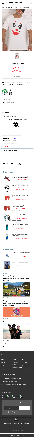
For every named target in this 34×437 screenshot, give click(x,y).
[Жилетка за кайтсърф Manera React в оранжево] (7, 198)
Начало (2, 7)
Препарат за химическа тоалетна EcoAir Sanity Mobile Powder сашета (21, 253)
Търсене (24, 362)
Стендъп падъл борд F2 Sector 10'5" (20, 215)
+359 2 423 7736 (12, 381)
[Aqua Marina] (25, 165)
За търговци (25, 369)
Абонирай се (7, 245)
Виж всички (6, 346)
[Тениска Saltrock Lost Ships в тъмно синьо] (7, 265)
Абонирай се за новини (10, 343)
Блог (23, 359)
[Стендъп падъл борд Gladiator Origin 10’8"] (7, 237)
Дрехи (20, 7)
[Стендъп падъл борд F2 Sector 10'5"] (7, 217)
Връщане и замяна (17, 367)
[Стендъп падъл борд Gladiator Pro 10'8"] (7, 227)
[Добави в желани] (30, 112)
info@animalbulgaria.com (14, 378)
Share (6, 138)
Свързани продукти (10, 150)
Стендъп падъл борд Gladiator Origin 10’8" (20, 235)
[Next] (32, 164)
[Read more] (16, 289)
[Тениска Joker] (17, 50)
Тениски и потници (26, 7)
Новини (14, 370)
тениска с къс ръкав (14, 134)
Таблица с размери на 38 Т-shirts (17, 119)
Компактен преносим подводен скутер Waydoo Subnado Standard (21, 176)
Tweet (15, 138)
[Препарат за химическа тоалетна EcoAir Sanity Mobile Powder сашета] (7, 255)
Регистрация (15, 359)
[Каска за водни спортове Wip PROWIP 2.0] (7, 188)
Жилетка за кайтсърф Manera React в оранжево (20, 196)
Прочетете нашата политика (17, 425)
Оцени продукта (6, 140)
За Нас (3, 365)
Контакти (3, 369)
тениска (5, 134)
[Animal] (8, 165)
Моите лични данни (17, 430)
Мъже (16, 7)
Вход (2, 359)
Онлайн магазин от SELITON (17, 435)
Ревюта (5, 146)
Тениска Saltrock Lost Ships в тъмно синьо (20, 262)
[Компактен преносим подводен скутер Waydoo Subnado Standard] (7, 179)
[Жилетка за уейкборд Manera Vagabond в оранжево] (7, 208)
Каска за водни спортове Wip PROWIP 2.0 (20, 186)
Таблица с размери (8, 102)
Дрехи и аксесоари (9, 7)
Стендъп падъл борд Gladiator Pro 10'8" (21, 225)
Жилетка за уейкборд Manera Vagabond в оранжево (20, 205)
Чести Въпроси (26, 365)
